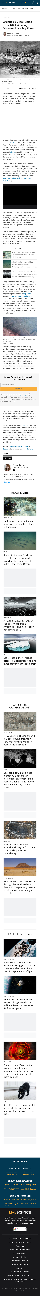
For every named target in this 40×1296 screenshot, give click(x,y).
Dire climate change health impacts (23, 8)
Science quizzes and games (11, 1199)
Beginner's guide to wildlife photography (28, 1200)
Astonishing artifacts (28, 1174)
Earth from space (28, 1172)
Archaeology (6, 17)
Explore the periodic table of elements (11, 1189)
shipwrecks (27, 294)
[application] (20, 195)
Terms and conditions (20, 1250)
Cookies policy (20, 1257)
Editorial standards (20, 1272)
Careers (20, 1268)
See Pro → (26, 3)
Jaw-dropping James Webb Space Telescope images (11, 1185)
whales (12, 152)
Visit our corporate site (24, 1223)
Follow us (23, 88)
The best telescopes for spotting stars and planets (12, 1204)
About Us (20, 1246)
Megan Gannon (14, 33)
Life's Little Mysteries (11, 1172)
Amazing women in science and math (28, 1185)
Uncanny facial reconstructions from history (28, 1189)
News (27, 35)
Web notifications (20, 1264)
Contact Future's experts (20, 1242)
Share (7, 88)
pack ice (12, 142)
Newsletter (33, 88)
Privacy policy (20, 1253)
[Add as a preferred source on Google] (20, 1229)
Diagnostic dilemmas (11, 1174)
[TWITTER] (14, 470)
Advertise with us (20, 1261)
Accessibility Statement (20, 1239)
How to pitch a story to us (20, 1275)
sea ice (25, 425)
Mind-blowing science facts (28, 1203)
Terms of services (23, 394)
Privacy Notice (24, 396)
